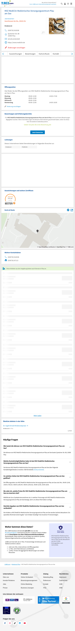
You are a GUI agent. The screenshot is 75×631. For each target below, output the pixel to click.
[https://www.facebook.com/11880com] (5, 623)
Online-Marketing (26, 584)
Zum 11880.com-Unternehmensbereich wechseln (43, 4)
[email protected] (38, 470)
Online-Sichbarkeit (27, 577)
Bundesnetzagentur (11, 532)
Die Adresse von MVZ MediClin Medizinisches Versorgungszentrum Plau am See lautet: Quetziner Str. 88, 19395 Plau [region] (37, 454)
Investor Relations (9, 580)
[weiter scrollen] (72, 54)
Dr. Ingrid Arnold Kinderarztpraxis (14, 426)
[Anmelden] (65, 3)
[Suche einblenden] (62, 3)
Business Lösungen (27, 588)
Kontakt (56, 54)
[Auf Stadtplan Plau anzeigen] (72, 209)
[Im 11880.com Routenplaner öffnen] (68, 209)
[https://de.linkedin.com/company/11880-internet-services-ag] (20, 623)
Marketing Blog (48, 577)
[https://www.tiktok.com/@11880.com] (15, 623)
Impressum (62, 577)
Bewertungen (30, 54)
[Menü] (72, 3)
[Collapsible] (70, 447)
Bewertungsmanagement (29, 580)
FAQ (44, 588)
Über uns (6, 577)
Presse (5, 588)
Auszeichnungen (15, 54)
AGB (60, 584)
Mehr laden (37, 416)
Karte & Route (44, 54)
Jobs (4, 584)
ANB (60, 588)
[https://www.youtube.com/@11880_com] (25, 623)
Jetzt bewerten (37, 132)
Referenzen (47, 580)
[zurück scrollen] (3, 54)
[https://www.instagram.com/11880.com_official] (10, 623)
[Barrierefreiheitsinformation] (68, 3)
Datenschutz (63, 580)
